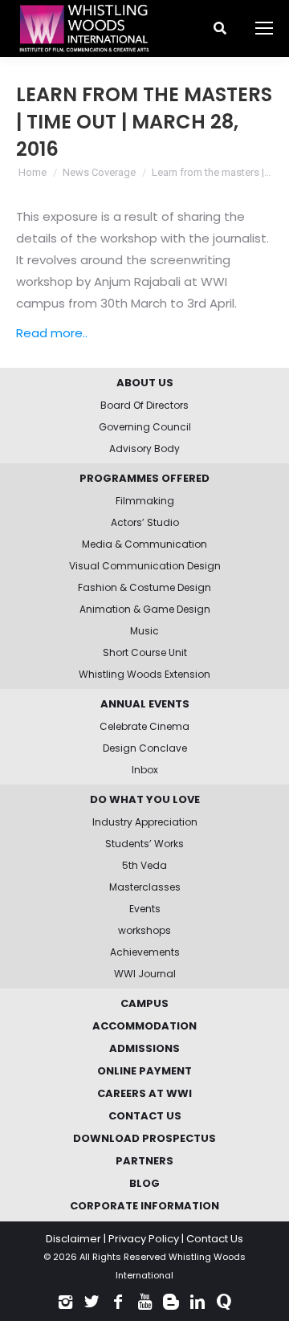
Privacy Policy (143, 1238)
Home (32, 172)
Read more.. (52, 332)
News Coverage (99, 172)
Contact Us (214, 1238)
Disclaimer (73, 1238)
